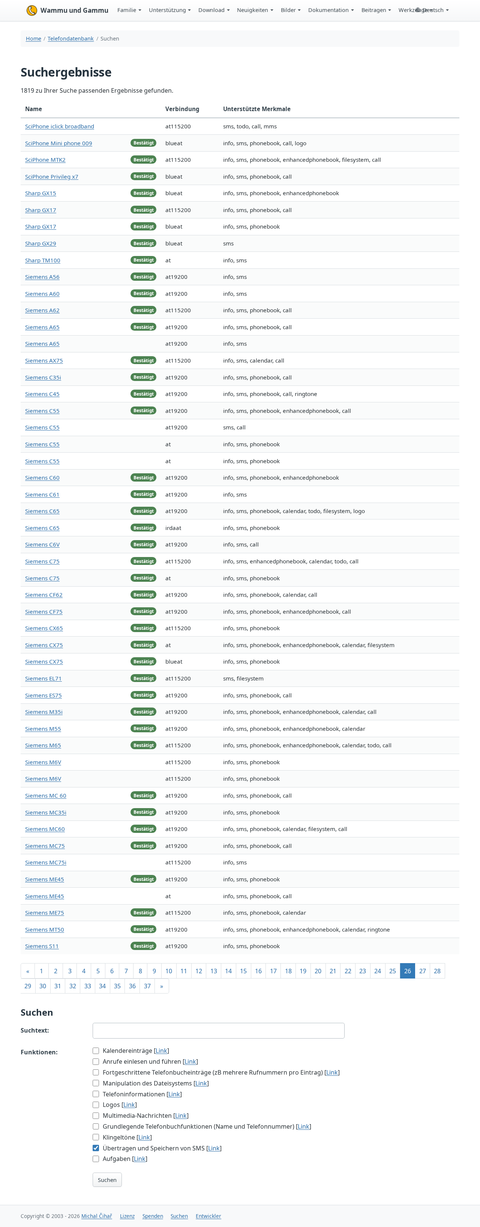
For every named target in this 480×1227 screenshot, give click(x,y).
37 (147, 986)
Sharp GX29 (40, 243)
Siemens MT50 (44, 929)
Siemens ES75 (43, 695)
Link (161, 1050)
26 (407, 971)
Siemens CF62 (44, 594)
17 (273, 971)
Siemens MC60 (45, 829)
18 (288, 971)
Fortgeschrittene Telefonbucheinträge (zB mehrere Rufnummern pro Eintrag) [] (220, 1072)
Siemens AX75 (44, 360)
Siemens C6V (42, 544)
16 (258, 971)
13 (213, 971)
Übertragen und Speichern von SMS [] (161, 1148)
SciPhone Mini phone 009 (58, 143)
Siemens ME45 (44, 879)
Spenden (152, 1215)
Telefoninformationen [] (141, 1094)
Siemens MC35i (45, 812)
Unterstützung (167, 10)
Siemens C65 (42, 511)
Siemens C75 (42, 561)
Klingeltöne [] (126, 1137)
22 (348, 971)
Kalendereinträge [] (135, 1050)
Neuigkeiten (252, 10)
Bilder (288, 10)
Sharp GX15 (40, 193)
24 (377, 971)
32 (72, 986)
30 (42, 986)
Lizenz (127, 1215)
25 (392, 971)
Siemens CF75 (44, 611)
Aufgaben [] (124, 1159)
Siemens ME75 (44, 912)
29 (27, 986)
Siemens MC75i (45, 862)
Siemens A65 (42, 327)
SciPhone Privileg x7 (51, 176)
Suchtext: (35, 1030)
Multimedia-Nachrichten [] (145, 1115)
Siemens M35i (44, 711)
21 (333, 971)
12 (198, 971)
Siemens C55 (42, 410)
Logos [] (119, 1105)
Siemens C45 (42, 393)
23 (362, 971)
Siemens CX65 (44, 628)
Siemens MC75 (45, 845)
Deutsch (433, 10)
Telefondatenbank (71, 38)
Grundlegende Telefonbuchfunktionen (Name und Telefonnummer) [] (206, 1126)
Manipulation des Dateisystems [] (155, 1083)
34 (102, 986)
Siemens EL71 (43, 678)
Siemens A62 (42, 310)
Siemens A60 (42, 293)
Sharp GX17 (40, 210)
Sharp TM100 (42, 260)
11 (183, 971)
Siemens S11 (42, 946)
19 (303, 971)
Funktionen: (39, 1052)
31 (57, 986)
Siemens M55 (43, 728)
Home (33, 38)
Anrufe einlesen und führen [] (149, 1061)
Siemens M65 (43, 745)
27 (422, 971)
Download (211, 10)
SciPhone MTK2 (45, 159)
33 (87, 986)
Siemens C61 (42, 494)
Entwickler (208, 1215)
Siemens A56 (42, 276)
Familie (126, 10)
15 (243, 971)
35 (117, 986)
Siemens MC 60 (45, 795)
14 (228, 971)
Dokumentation (328, 10)
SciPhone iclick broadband (59, 126)
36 (132, 986)
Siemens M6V (43, 762)
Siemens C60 (42, 477)
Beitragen (374, 10)
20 (318, 971)
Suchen (107, 1179)
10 (168, 971)
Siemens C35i (43, 377)
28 (437, 971)
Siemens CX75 (44, 645)
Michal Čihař (96, 1215)
